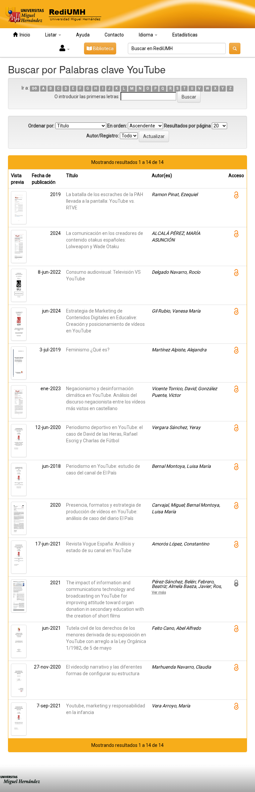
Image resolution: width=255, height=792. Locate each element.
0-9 (34, 88)
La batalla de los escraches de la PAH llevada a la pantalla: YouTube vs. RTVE (104, 201)
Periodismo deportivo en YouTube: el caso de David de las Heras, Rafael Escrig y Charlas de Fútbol (104, 434)
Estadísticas (185, 34)
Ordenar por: (41, 125)
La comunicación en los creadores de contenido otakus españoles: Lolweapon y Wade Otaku (104, 240)
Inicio (24, 34)
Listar (51, 34)
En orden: (117, 125)
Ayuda (83, 34)
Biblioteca (103, 48)
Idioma (146, 34)
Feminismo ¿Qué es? (88, 349)
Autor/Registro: (102, 135)
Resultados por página (187, 125)
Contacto (114, 34)
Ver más (159, 592)
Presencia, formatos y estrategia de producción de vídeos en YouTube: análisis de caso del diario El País (103, 511)
